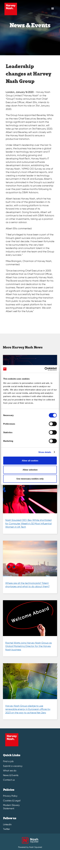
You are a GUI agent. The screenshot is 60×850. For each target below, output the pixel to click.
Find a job (8, 761)
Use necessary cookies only (30, 479)
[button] (52, 8)
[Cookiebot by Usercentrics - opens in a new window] (44, 369)
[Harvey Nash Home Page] (10, 9)
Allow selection (30, 469)
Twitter (6, 829)
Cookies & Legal (11, 800)
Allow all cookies (30, 460)
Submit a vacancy (12, 766)
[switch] (53, 424)
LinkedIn (7, 824)
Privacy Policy (10, 796)
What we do (9, 770)
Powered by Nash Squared (30, 847)
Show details (44, 452)
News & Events (10, 775)
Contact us (9, 780)
